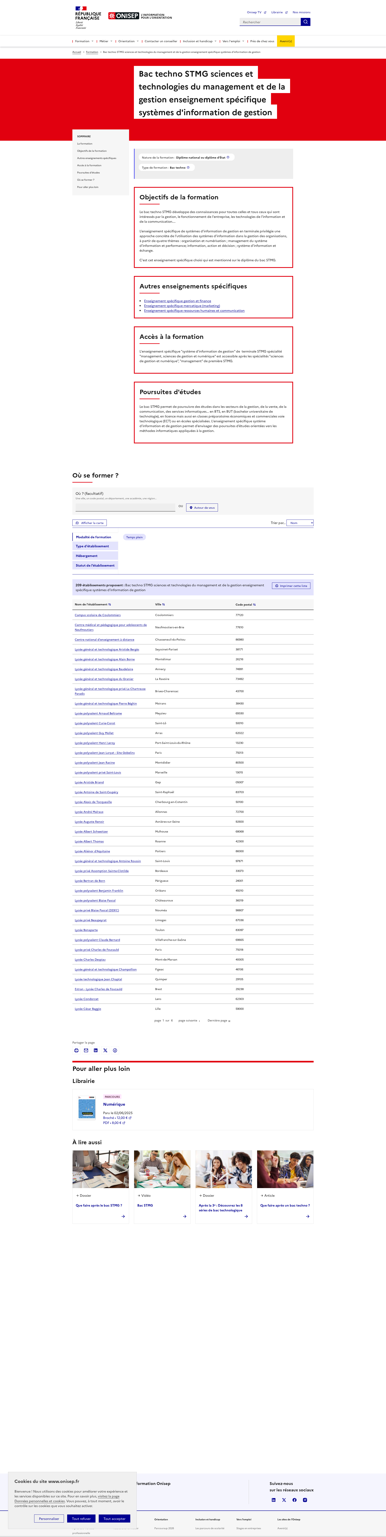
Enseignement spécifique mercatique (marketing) (182, 305)
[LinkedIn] (96, 1050)
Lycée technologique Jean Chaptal (98, 979)
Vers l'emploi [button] (231, 41)
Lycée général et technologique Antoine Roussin (108, 861)
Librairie (277, 12)
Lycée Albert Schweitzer (91, 831)
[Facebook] (115, 1050)
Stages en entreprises (248, 1528)
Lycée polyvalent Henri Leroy (95, 743)
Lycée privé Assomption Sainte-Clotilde (102, 871)
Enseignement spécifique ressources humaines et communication (194, 310)
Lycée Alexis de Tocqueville (93, 802)
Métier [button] (104, 41)
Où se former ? (85, 179)
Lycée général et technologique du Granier (104, 679)
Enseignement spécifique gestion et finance (177, 300)
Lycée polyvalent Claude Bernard (97, 940)
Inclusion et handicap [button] (198, 41)
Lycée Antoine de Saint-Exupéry (96, 792)
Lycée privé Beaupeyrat (91, 920)
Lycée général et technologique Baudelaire (104, 669)
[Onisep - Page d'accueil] (123, 15)
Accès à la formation (89, 165)
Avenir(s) (286, 41)
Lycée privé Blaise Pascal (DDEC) (97, 910)
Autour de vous (204, 507)
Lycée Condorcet (87, 999)
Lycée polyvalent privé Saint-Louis (98, 772)
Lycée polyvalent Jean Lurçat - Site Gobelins (105, 753)
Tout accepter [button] (114, 1518)
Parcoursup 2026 (164, 1528)
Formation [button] (82, 41)
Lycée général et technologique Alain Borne (105, 659)
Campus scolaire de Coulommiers (98, 615)
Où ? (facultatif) (89, 493)
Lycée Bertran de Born (90, 881)
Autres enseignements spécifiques (96, 158)
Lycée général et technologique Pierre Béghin (106, 703)
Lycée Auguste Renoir (89, 821)
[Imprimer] (76, 1050)
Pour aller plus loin (87, 187)
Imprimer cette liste (293, 586)
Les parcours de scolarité (209, 1528)
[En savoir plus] (228, 157)
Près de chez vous (262, 41)
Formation (92, 51)
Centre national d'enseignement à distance (104, 639)
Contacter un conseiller (161, 41)
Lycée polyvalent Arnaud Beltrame (98, 713)
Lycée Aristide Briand (89, 782)
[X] (105, 1050)
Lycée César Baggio (88, 1009)
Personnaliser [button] (49, 1518)
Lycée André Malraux (89, 812)
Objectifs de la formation (92, 150)
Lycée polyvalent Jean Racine (95, 762)
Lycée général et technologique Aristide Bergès (107, 649)
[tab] (95, 537)
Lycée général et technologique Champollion (106, 969)
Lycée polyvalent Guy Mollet (94, 733)
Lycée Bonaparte (86, 930)
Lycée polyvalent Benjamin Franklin (99, 890)
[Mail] (86, 1050)
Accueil (76, 51)
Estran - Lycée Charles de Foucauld (98, 989)
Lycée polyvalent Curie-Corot (95, 723)
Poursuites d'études (88, 172)
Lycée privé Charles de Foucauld (97, 949)
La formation (84, 143)
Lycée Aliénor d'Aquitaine (92, 851)
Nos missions (301, 12)
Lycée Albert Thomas (89, 841)
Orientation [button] (126, 41)
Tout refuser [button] (81, 1518)
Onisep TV (254, 12)
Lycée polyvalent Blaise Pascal (95, 900)
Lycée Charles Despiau (90, 959)
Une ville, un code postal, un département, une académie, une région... (116, 498)
